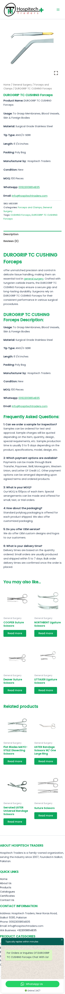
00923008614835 (29, 187)
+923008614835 (27, 930)
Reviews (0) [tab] (11, 241)
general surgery (34, 278)
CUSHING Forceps (21, 215)
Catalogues (7, 891)
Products (5, 887)
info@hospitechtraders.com (29, 196)
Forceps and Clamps (30, 207)
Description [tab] (11, 234)
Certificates (7, 896)
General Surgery (22, 84)
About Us (5, 883)
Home (6, 84)
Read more (15, 633)
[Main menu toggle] (58, 9)
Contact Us (7, 900)
